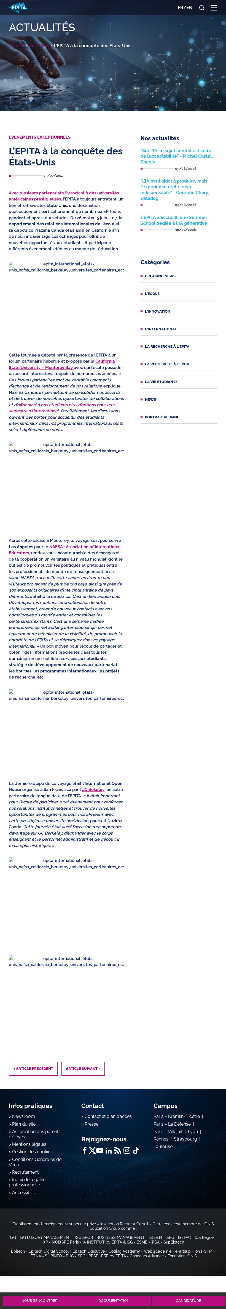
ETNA (36, 1256)
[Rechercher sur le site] (202, 8)
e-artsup (183, 1251)
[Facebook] (84, 1150)
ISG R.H (155, 1237)
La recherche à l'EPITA (167, 346)
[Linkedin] (108, 1150)
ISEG (170, 1237)
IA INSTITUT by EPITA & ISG (108, 1242)
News (150, 399)
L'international (161, 329)
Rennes (161, 1139)
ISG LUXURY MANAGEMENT (45, 1237)
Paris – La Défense (172, 1124)
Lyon (193, 1131)
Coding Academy (124, 1251)
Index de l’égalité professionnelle (27, 1182)
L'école (152, 294)
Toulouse (163, 1146)
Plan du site (24, 1124)
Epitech (18, 1251)
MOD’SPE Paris (65, 1242)
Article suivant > (83, 1069)
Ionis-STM (203, 1251)
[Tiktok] (136, 1150)
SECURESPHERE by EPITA (102, 1256)
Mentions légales (29, 1144)
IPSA (155, 1242)
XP (45, 1242)
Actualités (39, 45)
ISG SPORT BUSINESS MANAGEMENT (110, 1237)
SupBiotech (173, 1242)
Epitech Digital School (49, 1251)
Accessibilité (24, 1192)
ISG (13, 1237)
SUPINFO (53, 1256)
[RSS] (117, 1150)
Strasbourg (185, 1139)
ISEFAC (184, 1237)
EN (189, 7)
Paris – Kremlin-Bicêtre (177, 1116)
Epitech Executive (88, 1251)
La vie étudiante (161, 382)
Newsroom (23, 1116)
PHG (70, 1256)
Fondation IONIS (182, 1256)
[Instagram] (126, 1150)
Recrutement (25, 1172)
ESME (142, 1242)
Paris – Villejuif (168, 1131)
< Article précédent (33, 1069)
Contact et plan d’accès (108, 1116)
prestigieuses (47, 199)
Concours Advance (147, 1256)
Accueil (16, 45)
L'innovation (157, 311)
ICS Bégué (204, 1237)
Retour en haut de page (207, 1280)
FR (180, 7)
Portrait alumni (161, 417)
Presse (91, 1124)
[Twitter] (92, 1150)
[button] (214, 7)
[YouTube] (99, 1150)
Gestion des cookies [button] (32, 1151)
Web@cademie (157, 1251)
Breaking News (160, 276)
